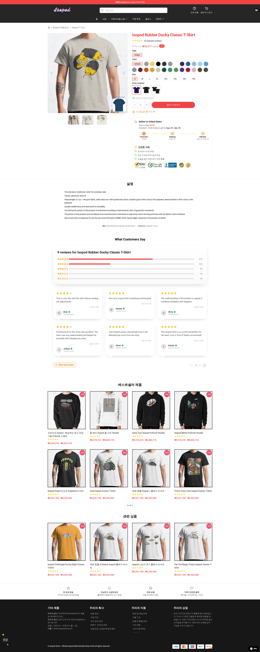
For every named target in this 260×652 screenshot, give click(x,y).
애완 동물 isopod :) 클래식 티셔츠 (148, 491)
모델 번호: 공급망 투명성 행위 (102, 629)
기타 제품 (136, 625)
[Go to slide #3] (101, 120)
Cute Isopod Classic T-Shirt (102, 491)
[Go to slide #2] (87, 120)
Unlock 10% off (5, 640)
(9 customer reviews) (153, 41)
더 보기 (130, 505)
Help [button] (255, 649)
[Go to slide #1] (73, 120)
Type (134, 51)
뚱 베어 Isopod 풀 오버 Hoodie (104, 433)
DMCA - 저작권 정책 (98, 625)
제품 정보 (94, 613)
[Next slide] (123, 73)
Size (134, 74)
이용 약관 (94, 617)
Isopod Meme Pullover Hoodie (188, 433)
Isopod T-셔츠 (78, 27)
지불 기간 (136, 617)
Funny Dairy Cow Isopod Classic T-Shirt (193, 491)
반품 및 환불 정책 (139, 621)
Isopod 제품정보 (61, 27)
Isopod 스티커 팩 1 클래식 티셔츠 (148, 564)
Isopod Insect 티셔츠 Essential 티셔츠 (66, 491)
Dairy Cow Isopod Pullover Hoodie (148, 433)
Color (134, 59)
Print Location (138, 83)
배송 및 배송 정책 (139, 613)
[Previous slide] (52, 73)
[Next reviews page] (204, 365)
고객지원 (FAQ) (138, 629)
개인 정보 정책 (96, 621)
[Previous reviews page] (191, 365)
